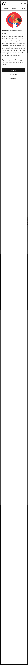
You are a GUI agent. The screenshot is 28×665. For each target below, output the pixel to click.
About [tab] (23, 8)
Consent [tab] (5, 8)
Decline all (13, 78)
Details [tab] (14, 8)
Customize (13, 74)
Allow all (13, 70)
